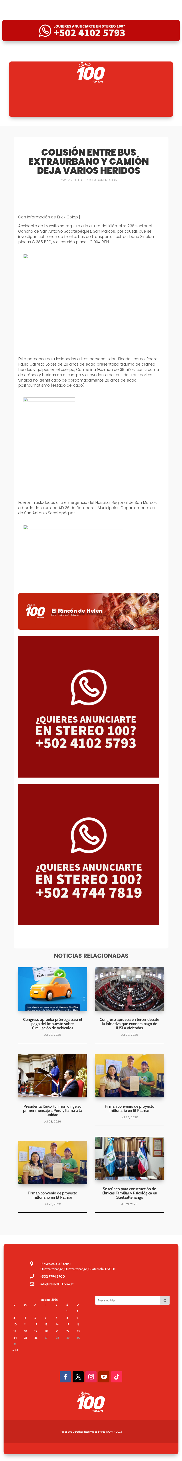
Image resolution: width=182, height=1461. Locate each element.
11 (25, 1324)
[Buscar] (165, 1300)
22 (67, 1331)
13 (46, 1324)
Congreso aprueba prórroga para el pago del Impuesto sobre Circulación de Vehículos (52, 1023)
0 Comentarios (105, 180)
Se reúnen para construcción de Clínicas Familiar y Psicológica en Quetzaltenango (129, 1193)
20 (46, 1331)
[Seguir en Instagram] (91, 1376)
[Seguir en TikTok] (116, 1376)
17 (15, 1331)
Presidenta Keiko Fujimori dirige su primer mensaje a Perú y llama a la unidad (52, 1110)
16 (78, 1324)
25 (25, 1337)
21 (57, 1331)
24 (15, 1337)
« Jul (15, 1350)
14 (57, 1324)
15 (67, 1324)
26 (36, 1337)
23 (78, 1331)
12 (35, 1324)
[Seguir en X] (78, 1376)
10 (15, 1324)
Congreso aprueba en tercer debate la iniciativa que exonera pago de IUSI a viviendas (129, 1023)
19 (35, 1331)
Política (85, 180)
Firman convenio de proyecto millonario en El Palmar (52, 1195)
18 (25, 1331)
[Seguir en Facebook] (65, 1376)
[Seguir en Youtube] (103, 1376)
